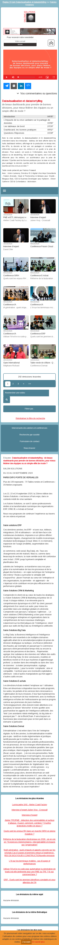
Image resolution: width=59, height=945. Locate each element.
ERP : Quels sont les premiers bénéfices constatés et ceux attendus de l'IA (29, 881)
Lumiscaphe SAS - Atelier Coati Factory (29, 804)
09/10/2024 (34, 244)
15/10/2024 (7, 215)
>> (29, 384)
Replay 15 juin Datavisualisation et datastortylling (24, 2)
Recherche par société (29, 435)
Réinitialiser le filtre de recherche (30, 418)
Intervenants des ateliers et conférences (29, 428)
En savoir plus (38, 942)
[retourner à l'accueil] (29, 17)
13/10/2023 (34, 360)
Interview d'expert (29, 815)
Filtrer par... (29, 409)
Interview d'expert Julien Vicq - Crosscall (30, 810)
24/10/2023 (7, 360)
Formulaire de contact (29, 441)
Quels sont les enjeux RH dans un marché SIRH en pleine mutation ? (29, 832)
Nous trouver (29, 448)
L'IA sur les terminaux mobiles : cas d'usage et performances (29, 862)
